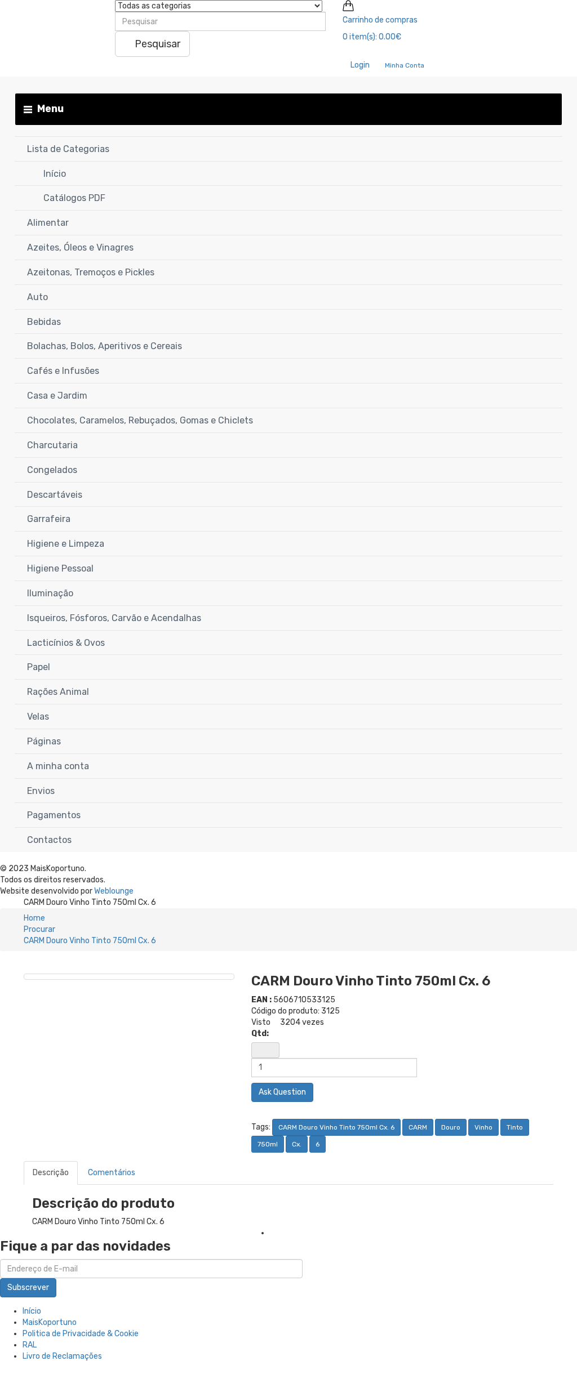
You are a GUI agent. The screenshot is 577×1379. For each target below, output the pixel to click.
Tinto (515, 1127)
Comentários (111, 1172)
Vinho (483, 1127)
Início (32, 1311)
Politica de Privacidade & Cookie (81, 1333)
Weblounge (114, 891)
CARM (418, 1127)
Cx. (296, 1144)
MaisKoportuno (50, 1322)
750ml (268, 1144)
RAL (30, 1345)
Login (359, 65)
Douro (450, 1127)
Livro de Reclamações (62, 1356)
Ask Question (282, 1092)
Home (34, 918)
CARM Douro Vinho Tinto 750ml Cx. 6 (90, 940)
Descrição (51, 1172)
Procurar (39, 929)
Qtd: (260, 1033)
